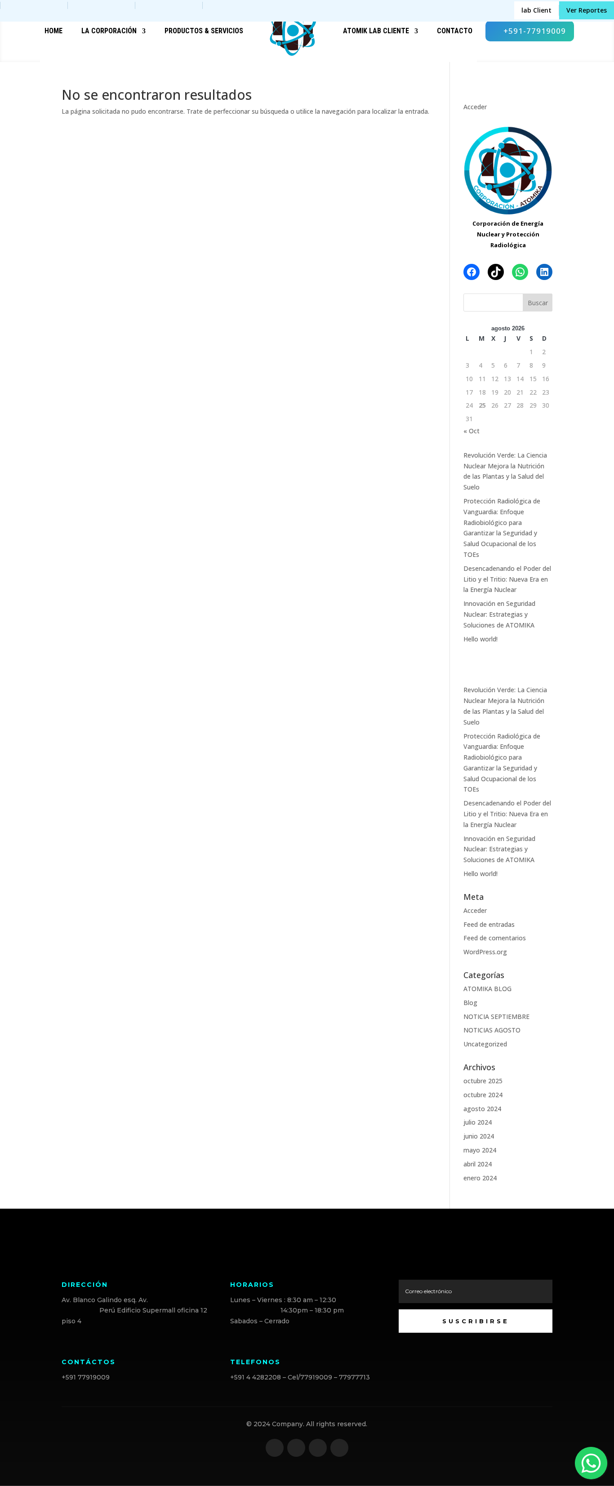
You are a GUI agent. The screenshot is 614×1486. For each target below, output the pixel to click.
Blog (470, 1002)
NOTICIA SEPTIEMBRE (496, 1016)
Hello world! (480, 639)
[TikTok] (496, 272)
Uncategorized (485, 1044)
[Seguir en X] (296, 1448)
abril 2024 (477, 1164)
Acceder (475, 106)
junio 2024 (478, 1136)
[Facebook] (471, 272)
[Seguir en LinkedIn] (318, 1448)
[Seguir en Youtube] (339, 1448)
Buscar (538, 302)
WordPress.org (485, 952)
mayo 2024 (479, 1150)
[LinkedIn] (544, 272)
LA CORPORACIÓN (109, 31)
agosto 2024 (482, 1108)
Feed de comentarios (494, 938)
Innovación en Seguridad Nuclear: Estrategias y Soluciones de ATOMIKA (499, 614)
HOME (53, 31)
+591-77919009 (534, 31)
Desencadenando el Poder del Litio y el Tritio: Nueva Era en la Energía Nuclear (507, 579)
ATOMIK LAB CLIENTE (376, 31)
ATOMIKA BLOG (487, 988)
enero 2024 (480, 1178)
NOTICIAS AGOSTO (492, 1030)
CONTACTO (454, 31)
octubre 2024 (483, 1094)
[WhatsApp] (520, 272)
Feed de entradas (489, 924)
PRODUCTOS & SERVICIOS (204, 31)
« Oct (471, 431)
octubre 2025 (483, 1081)
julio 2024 (477, 1122)
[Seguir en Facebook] (275, 1448)
